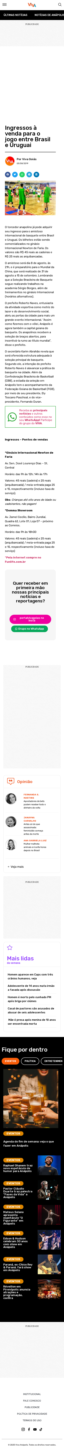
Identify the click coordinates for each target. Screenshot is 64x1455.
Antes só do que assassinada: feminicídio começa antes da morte (33, 829)
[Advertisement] (32, 80)
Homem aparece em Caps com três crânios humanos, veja (30, 976)
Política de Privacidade (32, 1413)
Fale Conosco (32, 1400)
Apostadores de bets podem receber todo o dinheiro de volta (35, 804)
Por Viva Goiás (27, 159)
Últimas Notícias (15, 15)
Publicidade (32, 1407)
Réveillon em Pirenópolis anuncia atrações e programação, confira (16, 1292)
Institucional (32, 1394)
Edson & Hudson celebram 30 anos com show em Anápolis (15, 1243)
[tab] (10, 1061)
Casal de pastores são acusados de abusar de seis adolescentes (31, 1010)
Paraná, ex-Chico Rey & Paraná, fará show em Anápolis (17, 1267)
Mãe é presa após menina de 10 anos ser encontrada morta (32, 1021)
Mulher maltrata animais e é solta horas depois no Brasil (35, 847)
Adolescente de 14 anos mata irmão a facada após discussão (31, 987)
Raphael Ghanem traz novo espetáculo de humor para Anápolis (18, 1168)
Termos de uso (32, 1420)
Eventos (13, 1133)
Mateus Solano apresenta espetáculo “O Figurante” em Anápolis (13, 1217)
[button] (8, 174)
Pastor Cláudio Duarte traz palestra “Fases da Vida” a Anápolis (17, 1193)
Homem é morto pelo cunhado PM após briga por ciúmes (29, 999)
